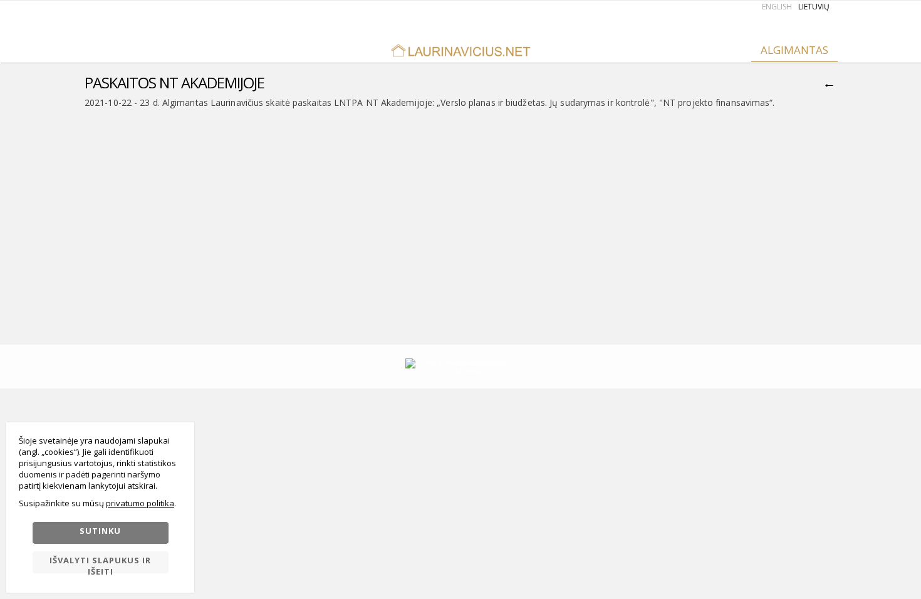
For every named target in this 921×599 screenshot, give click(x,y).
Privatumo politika (140, 503)
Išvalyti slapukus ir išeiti (100, 564)
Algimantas (794, 50)
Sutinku (100, 530)
